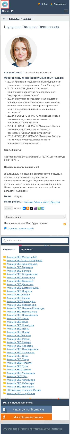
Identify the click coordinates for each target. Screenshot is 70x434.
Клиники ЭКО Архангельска (22, 264)
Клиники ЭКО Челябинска (21, 379)
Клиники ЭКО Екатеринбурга (23, 287)
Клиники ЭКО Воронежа (20, 281)
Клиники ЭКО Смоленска (20, 352)
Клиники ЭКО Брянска (19, 270)
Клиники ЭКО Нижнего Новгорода (25, 308)
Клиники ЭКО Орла (17, 321)
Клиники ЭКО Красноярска (21, 304)
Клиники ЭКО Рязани (18, 339)
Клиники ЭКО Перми (18, 332)
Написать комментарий (20, 228)
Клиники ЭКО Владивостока (22, 274)
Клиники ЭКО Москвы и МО (22, 257)
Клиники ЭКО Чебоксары (20, 383)
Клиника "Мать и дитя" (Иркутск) (42, 202)
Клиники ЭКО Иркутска (19, 291)
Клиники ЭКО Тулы (17, 366)
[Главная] (3, 18)
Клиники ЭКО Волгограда (21, 277)
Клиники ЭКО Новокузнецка (22, 311)
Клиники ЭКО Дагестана (20, 284)
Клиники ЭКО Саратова (20, 345)
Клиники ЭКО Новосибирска (22, 315)
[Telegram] (42, 208)
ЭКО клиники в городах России (24, 390)
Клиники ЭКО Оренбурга (20, 325)
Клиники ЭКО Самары (19, 342)
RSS (64, 224)
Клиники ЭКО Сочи (17, 356)
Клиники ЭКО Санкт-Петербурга (24, 260)
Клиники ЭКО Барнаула (20, 267)
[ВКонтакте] (24, 208)
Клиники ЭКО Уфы (17, 376)
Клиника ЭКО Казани (18, 294)
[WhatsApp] (39, 208)
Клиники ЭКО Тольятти (19, 362)
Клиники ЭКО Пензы (18, 328)
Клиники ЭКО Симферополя (22, 349)
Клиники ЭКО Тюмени (19, 369)
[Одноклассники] (27, 208)
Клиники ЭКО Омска (18, 318)
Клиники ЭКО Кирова (18, 298)
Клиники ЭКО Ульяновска (21, 373)
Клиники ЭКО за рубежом (21, 393)
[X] (31, 208)
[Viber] (35, 208)
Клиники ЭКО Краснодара (21, 301)
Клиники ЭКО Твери (18, 359)
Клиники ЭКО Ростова (19, 335)
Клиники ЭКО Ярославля (20, 386)
